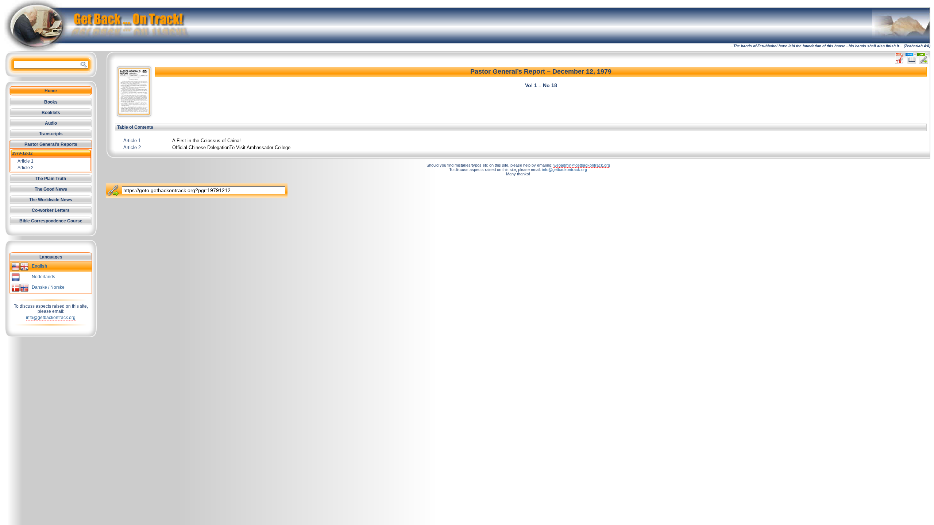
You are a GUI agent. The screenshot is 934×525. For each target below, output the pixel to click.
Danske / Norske (48, 287)
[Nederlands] (15, 280)
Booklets (51, 112)
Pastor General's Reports (50, 144)
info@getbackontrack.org (51, 317)
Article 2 (132, 147)
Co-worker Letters (51, 210)
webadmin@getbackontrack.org (581, 165)
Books (51, 102)
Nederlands (43, 276)
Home (51, 90)
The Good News (51, 189)
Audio (51, 123)
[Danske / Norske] (20, 290)
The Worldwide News (50, 199)
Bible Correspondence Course (50, 220)
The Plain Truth (50, 178)
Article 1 (132, 140)
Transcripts (51, 133)
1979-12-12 (22, 153)
